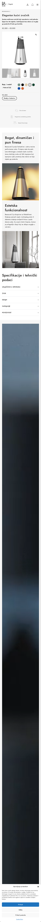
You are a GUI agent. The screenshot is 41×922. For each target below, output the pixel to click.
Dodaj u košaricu (9, 98)
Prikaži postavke (20, 915)
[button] (38, 887)
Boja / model (7, 84)
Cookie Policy (19, 919)
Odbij (20, 910)
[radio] (19, 84)
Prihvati (20, 905)
